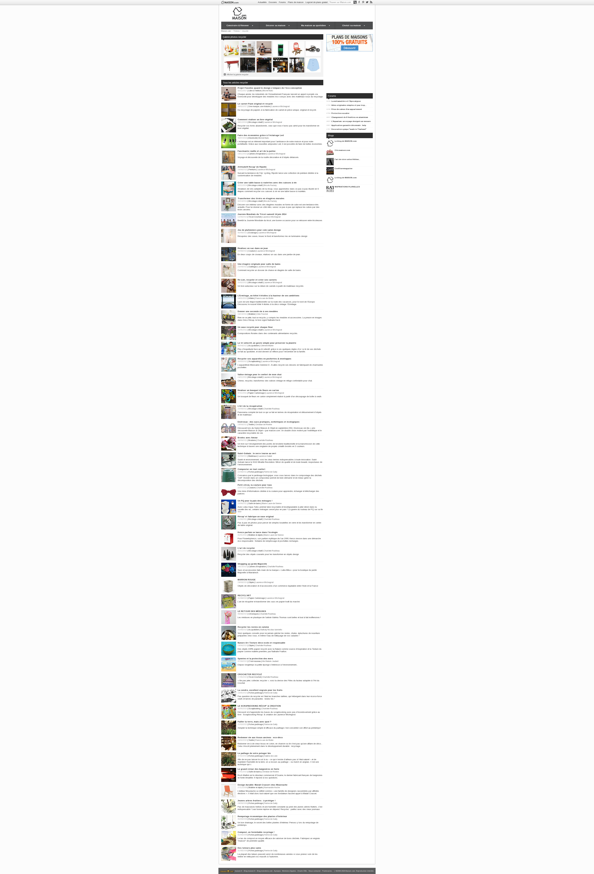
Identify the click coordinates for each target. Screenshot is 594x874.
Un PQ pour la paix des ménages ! (255, 501)
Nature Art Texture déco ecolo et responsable (261, 643)
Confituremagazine (343, 168)
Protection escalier (340, 113)
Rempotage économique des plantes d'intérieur (262, 816)
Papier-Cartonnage (256, 393)
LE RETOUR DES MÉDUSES (252, 611)
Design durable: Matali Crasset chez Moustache (262, 785)
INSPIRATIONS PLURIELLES (347, 187)
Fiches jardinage (255, 472)
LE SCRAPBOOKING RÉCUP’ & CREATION (259, 706)
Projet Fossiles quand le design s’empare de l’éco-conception (270, 88)
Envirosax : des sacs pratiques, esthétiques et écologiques (268, 422)
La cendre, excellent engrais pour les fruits (260, 690)
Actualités (262, 2)
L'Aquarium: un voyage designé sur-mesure (351, 121)
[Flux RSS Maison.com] (371, 2)
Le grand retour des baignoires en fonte (258, 769)
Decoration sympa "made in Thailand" (348, 129)
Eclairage (253, 233)
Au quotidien (253, 346)
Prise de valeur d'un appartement (346, 109)
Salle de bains (254, 503)
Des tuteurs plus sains (249, 848)
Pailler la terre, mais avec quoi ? (254, 722)
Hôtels (251, 298)
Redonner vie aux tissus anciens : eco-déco (260, 737)
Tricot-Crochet (255, 217)
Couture (252, 251)
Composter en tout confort (251, 469)
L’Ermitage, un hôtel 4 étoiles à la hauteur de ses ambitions (268, 295)
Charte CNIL (302, 871)
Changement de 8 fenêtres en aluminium (349, 117)
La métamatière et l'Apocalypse (346, 101)
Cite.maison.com (342, 150)
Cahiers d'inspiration (257, 154)
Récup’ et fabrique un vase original (256, 516)
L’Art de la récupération (250, 406)
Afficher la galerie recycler (237, 74)
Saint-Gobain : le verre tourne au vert (257, 453)
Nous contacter (315, 871)
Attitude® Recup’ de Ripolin (252, 167)
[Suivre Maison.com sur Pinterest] (363, 2)
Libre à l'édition (254, 91)
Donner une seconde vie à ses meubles (258, 311)
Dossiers (273, 2)
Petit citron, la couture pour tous (255, 485)
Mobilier (252, 314)
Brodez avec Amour (248, 437)
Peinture (252, 169)
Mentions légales (289, 871)
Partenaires (327, 871)
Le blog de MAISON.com (346, 141)
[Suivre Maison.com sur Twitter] (367, 2)
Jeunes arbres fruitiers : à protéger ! (256, 800)
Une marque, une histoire (259, 106)
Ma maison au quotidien (313, 25)
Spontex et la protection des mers (255, 658)
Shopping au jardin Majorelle (252, 564)
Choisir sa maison (351, 25)
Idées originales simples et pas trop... (348, 105)
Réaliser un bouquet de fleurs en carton (258, 390)
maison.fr (238, 871)
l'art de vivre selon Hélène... (347, 159)
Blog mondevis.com (265, 871)
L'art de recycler (246, 548)
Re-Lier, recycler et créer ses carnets (257, 280)
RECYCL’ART (244, 595)
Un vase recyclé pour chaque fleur (255, 327)
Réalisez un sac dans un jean (253, 248)
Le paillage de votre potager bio (254, 753)
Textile (251, 424)
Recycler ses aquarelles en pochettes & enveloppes (264, 359)
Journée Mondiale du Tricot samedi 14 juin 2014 (262, 214)
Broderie (252, 440)
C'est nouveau (255, 661)
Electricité (253, 138)
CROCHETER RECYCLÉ (250, 674)
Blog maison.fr (249, 871)
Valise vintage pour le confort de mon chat (260, 374)
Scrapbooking (254, 361)
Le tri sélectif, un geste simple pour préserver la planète (267, 343)
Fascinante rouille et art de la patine (256, 151)
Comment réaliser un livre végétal (255, 119)
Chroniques (253, 614)
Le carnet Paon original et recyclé (255, 104)
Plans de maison (295, 2)
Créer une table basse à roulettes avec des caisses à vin (267, 182)
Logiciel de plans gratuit (316, 2)
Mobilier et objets (255, 535)
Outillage (252, 267)
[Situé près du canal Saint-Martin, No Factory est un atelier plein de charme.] (264, 65)
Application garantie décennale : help (348, 125)
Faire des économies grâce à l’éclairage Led (261, 135)
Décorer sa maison (275, 25)
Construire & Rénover (237, 25)
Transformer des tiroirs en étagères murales (261, 198)
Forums (282, 2)
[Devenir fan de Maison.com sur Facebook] (359, 2)
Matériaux (252, 456)
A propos (277, 871)
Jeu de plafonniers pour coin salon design (259, 230)
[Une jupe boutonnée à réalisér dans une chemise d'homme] (313, 65)
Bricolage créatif (256, 122)
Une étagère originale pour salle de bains (259, 264)
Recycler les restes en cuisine (253, 627)
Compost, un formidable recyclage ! (256, 832)
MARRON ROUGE (247, 579)
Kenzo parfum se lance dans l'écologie (258, 532)
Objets (251, 582)
